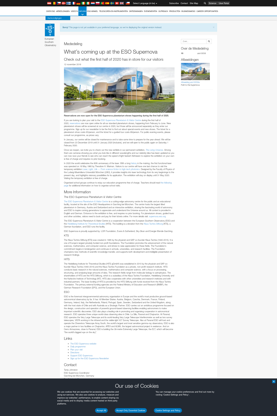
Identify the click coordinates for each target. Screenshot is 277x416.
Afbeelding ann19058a (190, 82)
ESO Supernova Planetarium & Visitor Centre (121, 120)
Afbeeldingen (63, 11)
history (134, 163)
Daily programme (78, 346)
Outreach (163, 11)
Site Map (194, 3)
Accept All (101, 410)
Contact (184, 3)
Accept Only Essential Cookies (130, 410)
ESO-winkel (92, 11)
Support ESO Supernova (81, 355)
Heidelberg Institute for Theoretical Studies (86, 223)
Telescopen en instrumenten (113, 11)
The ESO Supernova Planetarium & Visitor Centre (86, 201)
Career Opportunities (207, 11)
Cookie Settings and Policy (167, 410)
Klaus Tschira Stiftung (153, 223)
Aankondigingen (54, 18)
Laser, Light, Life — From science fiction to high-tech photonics (111, 169)
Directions (74, 352)
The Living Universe (154, 150)
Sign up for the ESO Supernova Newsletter (89, 358)
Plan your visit (76, 349)
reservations (75, 123)
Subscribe (174, 3)
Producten (174, 11)
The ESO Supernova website (83, 343)
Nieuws (82, 11)
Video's (74, 11)
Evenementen (150, 11)
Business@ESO (188, 11)
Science (212, 3)
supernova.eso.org (157, 216)
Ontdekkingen (136, 11)
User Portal (224, 3)
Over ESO (50, 11)
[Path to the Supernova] (119, 90)
